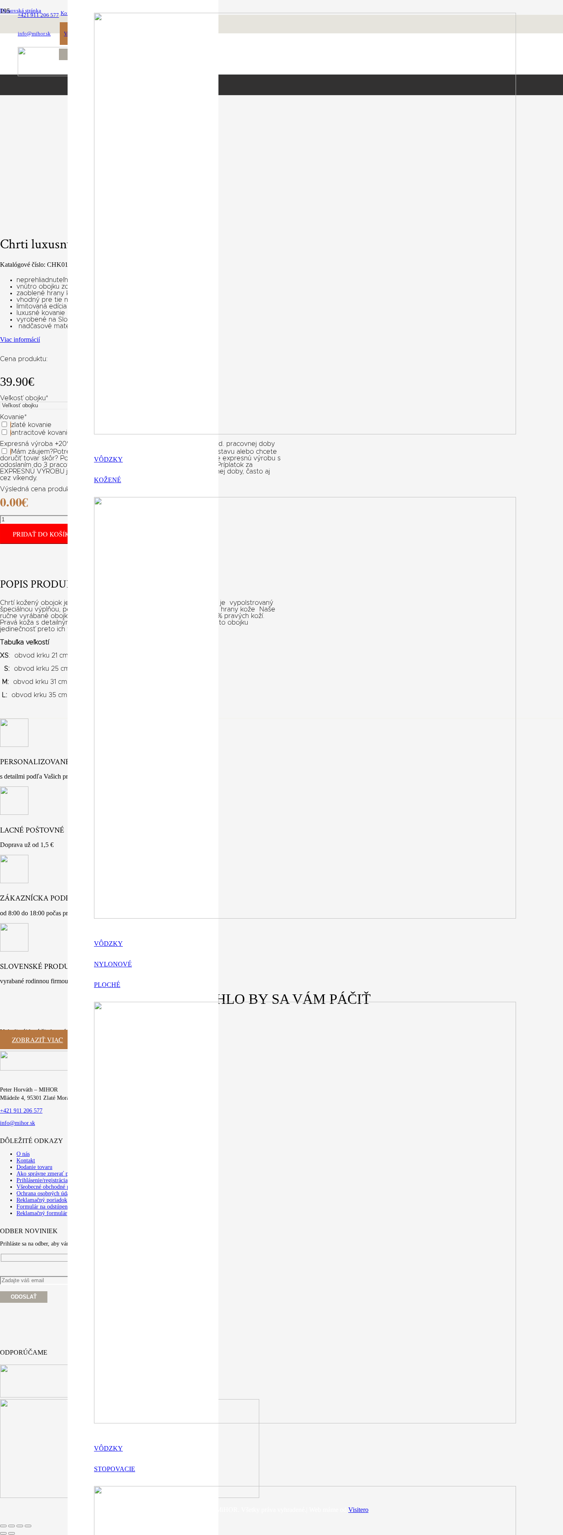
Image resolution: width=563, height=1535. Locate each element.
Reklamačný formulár (41, 1213)
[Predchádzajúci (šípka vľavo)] (3, 1533)
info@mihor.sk (17, 1123)
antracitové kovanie (41, 432)
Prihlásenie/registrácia (42, 1180)
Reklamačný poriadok (41, 1200)
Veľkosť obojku (24, 398)
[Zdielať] (19, 1526)
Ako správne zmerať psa (44, 1174)
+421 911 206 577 (21, 1111)
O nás (23, 1154)
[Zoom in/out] (3, 1526)
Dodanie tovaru (34, 1167)
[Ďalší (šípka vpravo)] (11, 1533)
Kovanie (13, 417)
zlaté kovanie (31, 425)
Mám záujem (30, 451)
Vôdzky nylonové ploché (113, 964)
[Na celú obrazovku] (11, 1526)
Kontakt (25, 1160)
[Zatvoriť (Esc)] (28, 1526)
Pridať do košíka (44, 534)
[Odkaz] (305, 432)
